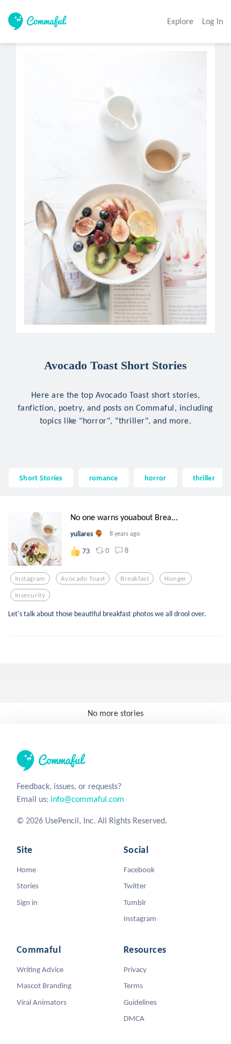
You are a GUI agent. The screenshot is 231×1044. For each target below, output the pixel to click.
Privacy (135, 969)
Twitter (135, 885)
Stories (28, 885)
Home (26, 869)
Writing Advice (40, 969)
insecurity (30, 595)
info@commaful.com (87, 799)
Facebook (139, 869)
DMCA (134, 1018)
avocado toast (83, 578)
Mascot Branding (44, 985)
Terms (133, 985)
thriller (204, 478)
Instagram (140, 918)
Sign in (27, 902)
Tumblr (135, 902)
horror (156, 478)
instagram (30, 578)
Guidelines (140, 1002)
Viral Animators (42, 1002)
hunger (175, 578)
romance (103, 478)
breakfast (134, 578)
